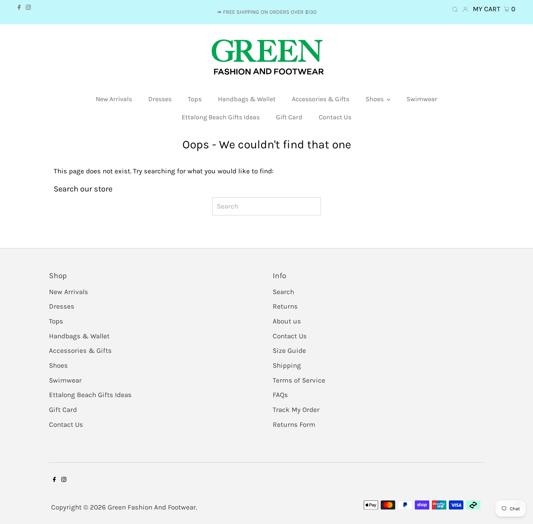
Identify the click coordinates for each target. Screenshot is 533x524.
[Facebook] (19, 13)
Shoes (58, 366)
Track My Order (296, 410)
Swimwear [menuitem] (421, 99)
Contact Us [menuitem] (335, 117)
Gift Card (63, 410)
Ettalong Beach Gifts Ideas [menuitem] (221, 117)
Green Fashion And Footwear (152, 507)
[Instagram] (28, 13)
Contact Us (66, 425)
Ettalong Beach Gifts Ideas (90, 395)
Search (283, 292)
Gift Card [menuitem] (289, 117)
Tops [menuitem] (195, 99)
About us (287, 321)
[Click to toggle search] (455, 15)
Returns (285, 306)
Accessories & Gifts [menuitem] (320, 99)
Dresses (61, 306)
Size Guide (289, 351)
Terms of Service (299, 380)
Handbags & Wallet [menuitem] (247, 99)
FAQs (280, 395)
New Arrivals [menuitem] (114, 99)
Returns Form (294, 425)
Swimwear (65, 380)
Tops (56, 321)
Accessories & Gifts (80, 351)
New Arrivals (68, 292)
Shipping (287, 366)
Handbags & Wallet (79, 336)
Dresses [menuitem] (160, 99)
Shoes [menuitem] (375, 99)
